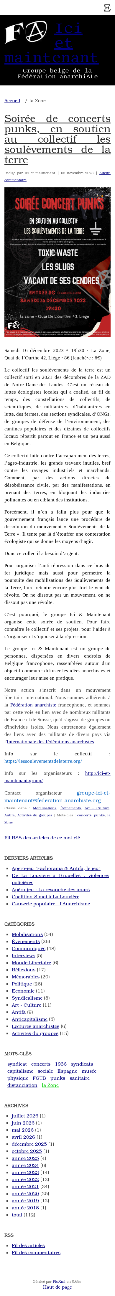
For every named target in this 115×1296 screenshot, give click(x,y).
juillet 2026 (25, 1115)
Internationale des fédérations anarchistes (50, 741)
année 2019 (25, 1200)
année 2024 (25, 1165)
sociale (45, 1071)
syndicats (82, 1064)
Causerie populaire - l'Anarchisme (51, 903)
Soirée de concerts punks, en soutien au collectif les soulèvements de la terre (57, 138)
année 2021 (25, 1186)
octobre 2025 (27, 1151)
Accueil (12, 100)
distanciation (22, 1085)
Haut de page (57, 1287)
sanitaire (80, 1078)
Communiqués (28, 948)
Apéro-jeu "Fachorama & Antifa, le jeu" (56, 868)
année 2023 (25, 1172)
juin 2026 (23, 1123)
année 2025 (25, 1158)
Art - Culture (97, 807)
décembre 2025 (29, 1144)
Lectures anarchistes (35, 1026)
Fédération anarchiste (33, 705)
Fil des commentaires (36, 1252)
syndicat (17, 1064)
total (18, 1214)
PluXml (59, 1281)
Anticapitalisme (29, 1019)
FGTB (39, 1078)
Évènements (70, 807)
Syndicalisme (27, 998)
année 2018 (25, 1207)
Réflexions (23, 969)
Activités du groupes (34, 815)
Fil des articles (28, 1245)
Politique (22, 983)
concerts (84, 815)
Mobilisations (44, 807)
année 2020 (25, 1193)
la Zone (50, 1085)
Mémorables (26, 976)
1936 (61, 1064)
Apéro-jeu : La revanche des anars (51, 889)
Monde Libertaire (31, 962)
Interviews (23, 955)
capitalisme (20, 1071)
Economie (23, 991)
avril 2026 (23, 1137)
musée (89, 1071)
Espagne (67, 1071)
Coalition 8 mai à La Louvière (45, 896)
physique (17, 1078)
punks (99, 815)
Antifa (9, 815)
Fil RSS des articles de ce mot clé (42, 837)
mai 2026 (23, 1130)
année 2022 (25, 1179)
